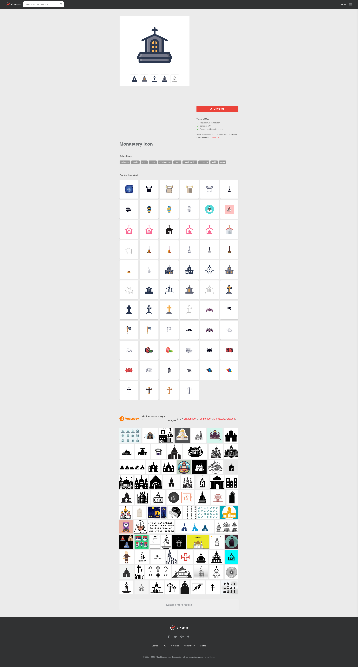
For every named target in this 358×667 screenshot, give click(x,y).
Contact (203, 646)
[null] (150, 435)
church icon (190, 418)
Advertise (175, 646)
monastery (219, 418)
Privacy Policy (189, 646)
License (155, 646)
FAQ (164, 646)
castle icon (232, 418)
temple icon (205, 418)
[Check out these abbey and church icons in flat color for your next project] (130, 435)
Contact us (215, 137)
